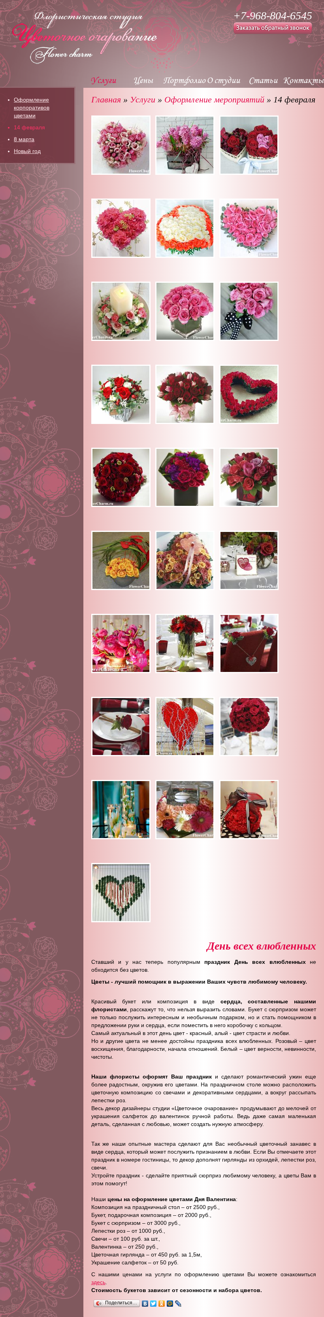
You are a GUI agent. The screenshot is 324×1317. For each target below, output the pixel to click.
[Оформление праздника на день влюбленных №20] (184, 643)
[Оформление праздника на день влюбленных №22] (120, 726)
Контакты (303, 79)
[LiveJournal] (178, 1303)
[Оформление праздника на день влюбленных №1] (120, 145)
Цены (143, 79)
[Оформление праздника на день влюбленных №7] (120, 311)
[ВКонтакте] (145, 1303)
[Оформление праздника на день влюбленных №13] (120, 477)
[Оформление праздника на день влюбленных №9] (248, 311)
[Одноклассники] (162, 1303)
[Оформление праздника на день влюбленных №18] (248, 560)
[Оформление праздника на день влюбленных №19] (120, 643)
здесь (98, 1282)
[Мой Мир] (170, 1303)
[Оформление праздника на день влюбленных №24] (248, 726)
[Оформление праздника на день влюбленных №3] (248, 145)
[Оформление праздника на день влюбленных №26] (184, 809)
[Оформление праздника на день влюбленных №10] (120, 394)
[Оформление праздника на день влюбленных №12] (248, 394)
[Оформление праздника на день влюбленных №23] (184, 726)
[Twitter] (153, 1303)
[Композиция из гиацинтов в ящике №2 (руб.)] (184, 145)
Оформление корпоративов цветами (31, 108)
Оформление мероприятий (215, 99)
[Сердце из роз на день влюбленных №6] (248, 228)
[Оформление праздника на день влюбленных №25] (120, 809)
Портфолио (184, 79)
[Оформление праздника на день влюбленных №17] (184, 560)
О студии (223, 79)
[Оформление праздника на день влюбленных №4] (120, 228)
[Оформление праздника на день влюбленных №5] (184, 228)
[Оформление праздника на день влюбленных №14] (184, 477)
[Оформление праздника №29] (120, 892)
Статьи (263, 79)
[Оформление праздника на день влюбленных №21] (248, 643)
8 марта (24, 139)
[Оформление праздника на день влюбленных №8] (184, 311)
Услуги (103, 79)
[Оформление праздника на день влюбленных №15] (248, 477)
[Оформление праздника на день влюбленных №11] (184, 394)
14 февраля (29, 127)
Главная (106, 99)
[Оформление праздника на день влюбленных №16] (120, 560)
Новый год (27, 151)
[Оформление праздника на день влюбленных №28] (248, 809)
